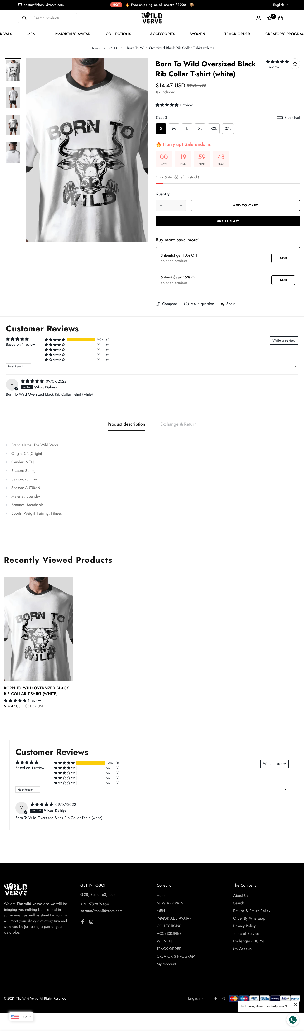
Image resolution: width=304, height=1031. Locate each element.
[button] (277, 61)
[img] (33, 381)
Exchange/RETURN (248, 941)
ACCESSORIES (162, 34)
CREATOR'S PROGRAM (176, 956)
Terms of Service (246, 933)
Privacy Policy (244, 926)
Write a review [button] (283, 340)
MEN (31, 34)
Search (238, 903)
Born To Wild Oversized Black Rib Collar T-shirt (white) (36, 690)
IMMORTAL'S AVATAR (72, 34)
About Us (240, 895)
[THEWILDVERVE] (152, 18)
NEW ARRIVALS (170, 903)
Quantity (163, 194)
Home (95, 48)
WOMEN (197, 34)
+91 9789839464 (94, 904)
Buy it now (228, 220)
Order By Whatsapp (249, 918)
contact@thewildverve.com (101, 910)
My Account (166, 964)
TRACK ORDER (237, 34)
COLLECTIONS (118, 34)
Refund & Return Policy (251, 910)
